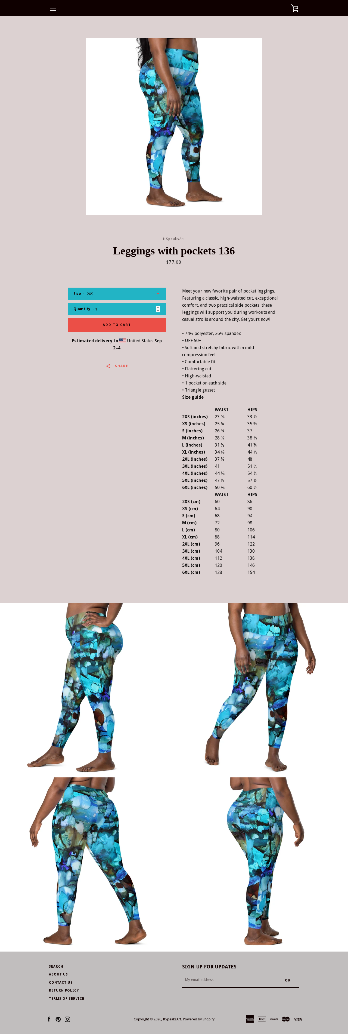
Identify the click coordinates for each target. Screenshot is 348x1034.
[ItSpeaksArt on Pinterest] (58, 1018)
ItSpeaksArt (172, 1019)
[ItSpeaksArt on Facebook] (49, 1018)
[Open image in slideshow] (174, 126)
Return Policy (64, 990)
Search (56, 966)
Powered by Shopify (199, 1019)
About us (58, 974)
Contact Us (61, 982)
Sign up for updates (209, 967)
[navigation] (53, 8)
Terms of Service (66, 999)
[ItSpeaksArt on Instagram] (67, 1018)
